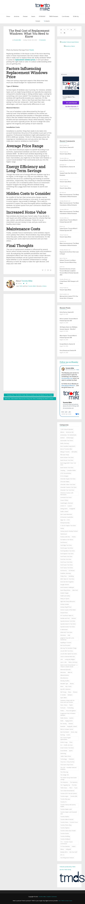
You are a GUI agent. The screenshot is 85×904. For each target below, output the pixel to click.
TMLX (70, 788)
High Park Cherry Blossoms (67, 601)
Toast (75, 788)
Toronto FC (63, 802)
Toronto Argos (64, 796)
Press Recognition (71, 710)
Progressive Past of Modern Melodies (67, 714)
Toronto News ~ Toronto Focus (69, 822)
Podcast (25, 16)
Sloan (70, 742)
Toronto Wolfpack (65, 839)
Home (8, 16)
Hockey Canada (64, 604)
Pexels (31, 50)
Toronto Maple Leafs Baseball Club (68, 813)
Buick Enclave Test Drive (67, 457)
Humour (73, 618)
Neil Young (63, 692)
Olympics (70, 695)
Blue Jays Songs (64, 454)
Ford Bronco (63, 542)
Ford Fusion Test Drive (66, 565)
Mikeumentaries (64, 675)
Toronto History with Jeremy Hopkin (68, 805)
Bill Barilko (74, 452)
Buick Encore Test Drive (66, 460)
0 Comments (42, 40)
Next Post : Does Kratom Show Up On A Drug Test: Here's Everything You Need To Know (29, 398)
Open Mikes (63, 697)
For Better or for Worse (66, 539)
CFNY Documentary (65, 473)
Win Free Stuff (73, 852)
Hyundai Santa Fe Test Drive (68, 624)
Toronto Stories (64, 833)
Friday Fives (63, 576)
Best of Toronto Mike (66, 449)
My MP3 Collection (65, 689)
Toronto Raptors (64, 828)
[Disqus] (29, 319)
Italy (69, 635)
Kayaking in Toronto (65, 642)
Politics (62, 710)
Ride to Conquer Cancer (66, 729)
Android (62, 438)
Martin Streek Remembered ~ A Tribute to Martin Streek (68, 666)
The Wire (74, 785)
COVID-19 (63, 506)
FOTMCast (72, 570)
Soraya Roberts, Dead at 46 (67, 160)
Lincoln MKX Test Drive (66, 651)
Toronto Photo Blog (65, 825)
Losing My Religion (70, 659)
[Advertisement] (72, 59)
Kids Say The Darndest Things (68, 648)
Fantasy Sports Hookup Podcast (69, 531)
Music (62, 686)
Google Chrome (64, 584)
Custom (70, 506)
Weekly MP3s (64, 852)
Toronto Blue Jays (65, 799)
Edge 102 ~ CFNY (65, 520)
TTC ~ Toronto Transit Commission (66, 842)
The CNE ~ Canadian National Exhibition (68, 768)
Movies (72, 683)
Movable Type (64, 683)
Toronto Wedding (65, 836)
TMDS (21, 286)
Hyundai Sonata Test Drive (67, 626)
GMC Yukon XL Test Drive (67, 579)
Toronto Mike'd (32, 286)
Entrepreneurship (64, 523)
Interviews (63, 635)
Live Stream (65, 16)
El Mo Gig (76, 16)
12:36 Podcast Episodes (66, 429)
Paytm (71, 705)
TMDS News (63, 788)
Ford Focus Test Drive (66, 562)
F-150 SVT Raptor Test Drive (68, 525)
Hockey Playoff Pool (65, 607)
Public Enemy (63, 718)
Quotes (71, 718)
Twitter (73, 846)
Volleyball (68, 849)
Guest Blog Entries (65, 590)
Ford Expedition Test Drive (67, 551)
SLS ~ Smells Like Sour (66, 745)
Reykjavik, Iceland (72, 726)
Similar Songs (64, 742)
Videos (62, 849)
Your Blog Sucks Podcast (67, 857)
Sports (71, 750)
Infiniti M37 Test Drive (66, 632)
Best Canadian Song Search (67, 446)
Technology (63, 759)
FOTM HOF (42, 16)
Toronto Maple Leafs (66, 809)
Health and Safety (65, 596)
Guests (33, 16)
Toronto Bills (73, 796)
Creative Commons (51, 896)
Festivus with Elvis (65, 537)
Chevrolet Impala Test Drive (67, 479)
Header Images (64, 593)
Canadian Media (71, 470)
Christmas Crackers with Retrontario (66, 493)
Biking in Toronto (65, 452)
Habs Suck (75, 590)
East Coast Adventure (66, 514)
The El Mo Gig (64, 772)
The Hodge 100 (64, 775)
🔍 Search (47, 21)
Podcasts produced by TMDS (67, 866)
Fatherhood (63, 534)
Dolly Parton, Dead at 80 (67, 147)
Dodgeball (72, 508)
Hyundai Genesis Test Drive (67, 621)
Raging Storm (69, 721)
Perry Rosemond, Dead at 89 (68, 350)
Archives (16, 16)
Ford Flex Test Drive (65, 559)
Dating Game (63, 508)
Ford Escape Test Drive (66, 548)
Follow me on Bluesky (69, 362)
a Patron (44, 286)
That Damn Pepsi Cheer (66, 764)
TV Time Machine (65, 846)
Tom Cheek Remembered (67, 790)
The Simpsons (64, 782)
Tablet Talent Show (65, 756)
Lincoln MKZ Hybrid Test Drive (68, 654)
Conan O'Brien (64, 500)
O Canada (63, 695)
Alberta (62, 432)
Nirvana (75, 692)
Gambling (71, 576)
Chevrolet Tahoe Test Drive (67, 484)
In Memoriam (64, 629)
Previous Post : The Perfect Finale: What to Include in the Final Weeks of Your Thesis (29, 395)
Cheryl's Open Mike (65, 154)
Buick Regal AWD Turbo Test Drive (68, 464)
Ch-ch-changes (64, 476)
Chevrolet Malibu (64, 481)
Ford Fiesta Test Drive (66, 556)
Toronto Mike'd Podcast (66, 819)
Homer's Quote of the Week (68, 610)
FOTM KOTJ (63, 570)
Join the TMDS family (65, 869)
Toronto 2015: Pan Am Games (68, 793)
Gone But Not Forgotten (67, 582)
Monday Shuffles (64, 681)
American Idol (69, 432)
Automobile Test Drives (66, 440)
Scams (68, 735)
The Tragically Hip (65, 785)
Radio (61, 721)
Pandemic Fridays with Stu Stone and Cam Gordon (67, 701)
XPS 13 (62, 855)
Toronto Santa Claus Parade (68, 830)
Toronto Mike (17, 40)
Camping (62, 470)
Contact (38, 21)
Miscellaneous (64, 678)
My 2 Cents (68, 686)
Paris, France (63, 705)
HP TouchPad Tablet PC (66, 615)
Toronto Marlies (64, 816)
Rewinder (62, 726)
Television (71, 759)
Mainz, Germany (72, 662)
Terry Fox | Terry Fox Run (67, 762)
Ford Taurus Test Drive (66, 567)
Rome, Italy (74, 732)
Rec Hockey (63, 723)
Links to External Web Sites (67, 656)
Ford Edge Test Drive (66, 545)
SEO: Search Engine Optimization (65, 738)
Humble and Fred (65, 618)
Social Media (63, 750)
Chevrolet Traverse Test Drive (68, 487)
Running (62, 735)
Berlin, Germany (64, 443)
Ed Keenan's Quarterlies (66, 517)
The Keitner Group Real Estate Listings (68, 778)
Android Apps (70, 438)
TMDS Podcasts (53, 16)
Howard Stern (64, 612)
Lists (61, 659)
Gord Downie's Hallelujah (67, 587)
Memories (63, 672)
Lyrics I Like (63, 662)
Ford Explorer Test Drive (66, 553)
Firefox (74, 537)
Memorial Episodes (65, 669)
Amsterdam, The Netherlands (68, 435)
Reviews (71, 723)
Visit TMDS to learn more (65, 900)
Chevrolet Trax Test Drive (67, 490)
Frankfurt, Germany (65, 573)
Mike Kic (70, 672)
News (69, 692)
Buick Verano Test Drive (66, 467)
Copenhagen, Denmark (66, 503)
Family (62, 528)
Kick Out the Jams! (65, 645)
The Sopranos (73, 782)
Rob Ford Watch (64, 732)
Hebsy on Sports (64, 598)
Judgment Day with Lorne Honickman (67, 638)
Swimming (63, 753)
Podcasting (70, 708)
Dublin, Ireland (64, 511)
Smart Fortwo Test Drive (67, 748)
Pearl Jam (62, 708)
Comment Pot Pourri (66, 497)
